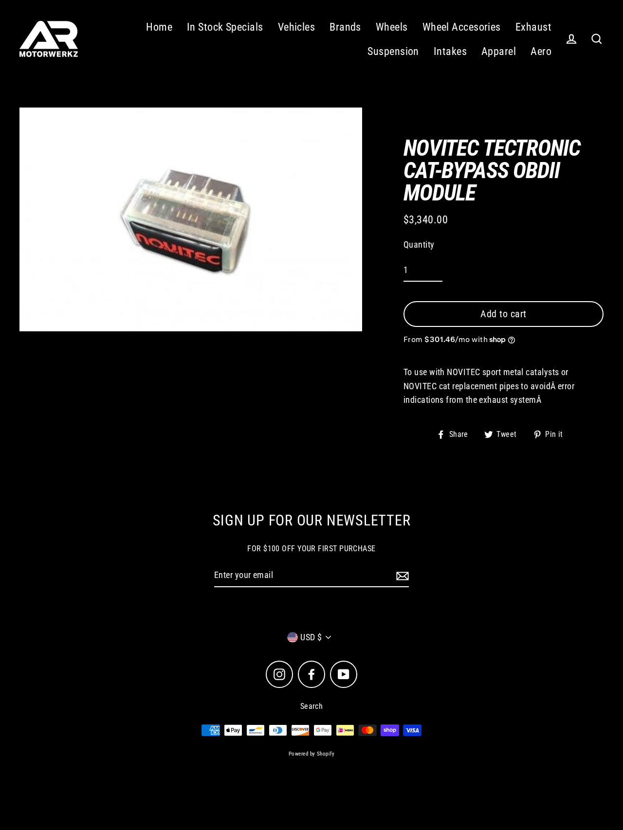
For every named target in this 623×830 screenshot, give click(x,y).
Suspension (393, 51)
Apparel (498, 51)
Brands (345, 27)
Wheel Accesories (461, 27)
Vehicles (296, 27)
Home (159, 27)
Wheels (392, 27)
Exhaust (533, 27)
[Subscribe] (401, 575)
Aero (541, 51)
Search (311, 706)
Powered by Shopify (311, 754)
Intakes (450, 51)
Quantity (419, 244)
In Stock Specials (225, 27)
